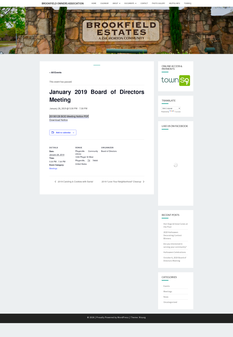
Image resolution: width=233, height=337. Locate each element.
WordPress (123, 317)
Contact (144, 3)
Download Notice (58, 120)
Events (166, 286)
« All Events (55, 72)
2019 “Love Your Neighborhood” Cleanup (122, 181)
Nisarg (142, 317)
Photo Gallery (158, 3)
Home (94, 3)
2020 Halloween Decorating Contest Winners (172, 235)
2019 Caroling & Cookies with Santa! (75, 181)
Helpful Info (174, 3)
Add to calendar (63, 132)
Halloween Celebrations (174, 252)
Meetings (53, 168)
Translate (177, 112)
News (165, 296)
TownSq (187, 3)
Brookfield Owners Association (63, 3)
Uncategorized (170, 302)
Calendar (104, 3)
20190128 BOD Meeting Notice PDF (69, 116)
